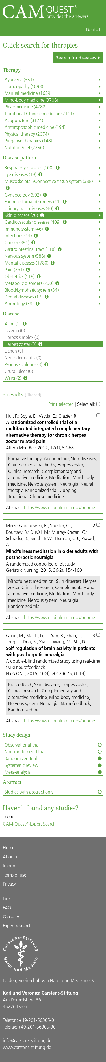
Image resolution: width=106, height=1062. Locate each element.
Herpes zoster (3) (21, 344)
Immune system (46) (24, 229)
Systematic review (21, 765)
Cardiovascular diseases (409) (33, 222)
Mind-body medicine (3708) (31, 100)
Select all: (86, 404)
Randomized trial (21, 758)
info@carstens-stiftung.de (27, 1040)
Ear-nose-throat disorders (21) (33, 201)
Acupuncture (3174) (24, 120)
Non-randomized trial (25, 751)
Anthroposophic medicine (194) (35, 127)
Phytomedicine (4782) (25, 107)
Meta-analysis (18, 772)
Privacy (9, 884)
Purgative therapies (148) (28, 141)
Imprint (10, 866)
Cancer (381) (17, 242)
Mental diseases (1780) (27, 263)
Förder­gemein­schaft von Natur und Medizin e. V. (49, 980)
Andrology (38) (19, 303)
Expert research (17, 926)
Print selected (61, 404)
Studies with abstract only (29, 792)
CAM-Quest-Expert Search (29, 824)
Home (8, 847)
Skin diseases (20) (22, 215)
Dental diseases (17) (24, 297)
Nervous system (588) (25, 256)
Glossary (11, 917)
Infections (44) (19, 235)
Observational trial (22, 745)
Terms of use (14, 875)
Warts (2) (13, 378)
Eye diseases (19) (21, 174)
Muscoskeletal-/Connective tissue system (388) (49, 181)
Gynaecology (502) (23, 195)
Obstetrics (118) (20, 276)
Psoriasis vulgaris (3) (24, 364)
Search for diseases (76, 58)
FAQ (7, 907)
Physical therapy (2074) (27, 134)
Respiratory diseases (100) (30, 167)
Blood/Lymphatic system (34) (32, 290)
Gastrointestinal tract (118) (31, 249)
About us (11, 857)
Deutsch (94, 29)
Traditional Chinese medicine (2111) (39, 113)
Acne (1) (13, 324)
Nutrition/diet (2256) (24, 147)
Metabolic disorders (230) (29, 283)
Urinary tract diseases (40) (29, 208)
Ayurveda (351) (19, 79)
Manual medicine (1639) (28, 93)
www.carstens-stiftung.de (27, 1047)
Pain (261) (15, 269)
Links (7, 898)
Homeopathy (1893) (24, 86)
